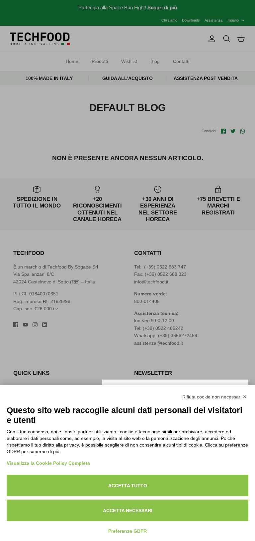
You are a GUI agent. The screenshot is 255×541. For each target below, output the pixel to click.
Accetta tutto (127, 485)
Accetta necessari (127, 510)
